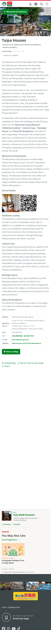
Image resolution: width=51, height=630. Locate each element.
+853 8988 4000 (17, 336)
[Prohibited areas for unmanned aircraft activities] (25, 596)
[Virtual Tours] (38, 586)
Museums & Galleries (19, 572)
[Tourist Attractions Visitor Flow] (12, 586)
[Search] (42, 4)
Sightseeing (7, 572)
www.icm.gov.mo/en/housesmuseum (26, 343)
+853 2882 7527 (28, 336)
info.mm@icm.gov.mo (20, 340)
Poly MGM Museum (24, 514)
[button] (30, 4)
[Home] (2, 572)
